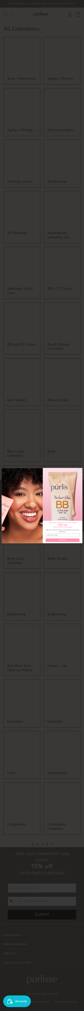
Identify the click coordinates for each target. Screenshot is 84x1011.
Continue (62, 540)
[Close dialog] (80, 470)
